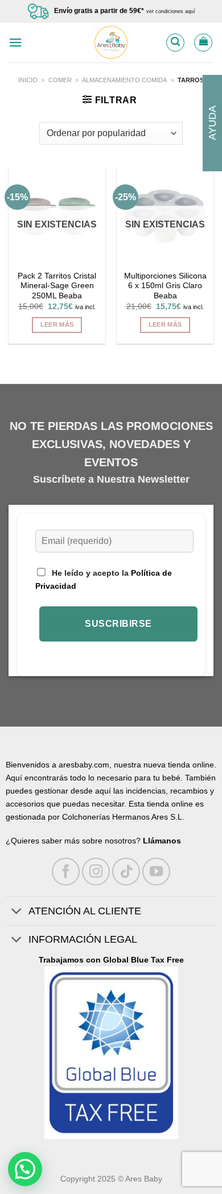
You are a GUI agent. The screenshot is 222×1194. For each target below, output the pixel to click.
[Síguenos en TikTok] (126, 871)
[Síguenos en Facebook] (66, 871)
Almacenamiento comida (124, 80)
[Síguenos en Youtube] (156, 871)
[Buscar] (175, 42)
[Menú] (15, 42)
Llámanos (162, 840)
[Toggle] (17, 912)
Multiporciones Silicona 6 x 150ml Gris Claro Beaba (165, 286)
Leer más (57, 324)
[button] (25, 1169)
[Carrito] (203, 42)
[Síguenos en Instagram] (96, 871)
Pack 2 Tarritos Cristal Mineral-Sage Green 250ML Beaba (57, 286)
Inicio (28, 80)
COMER (60, 80)
